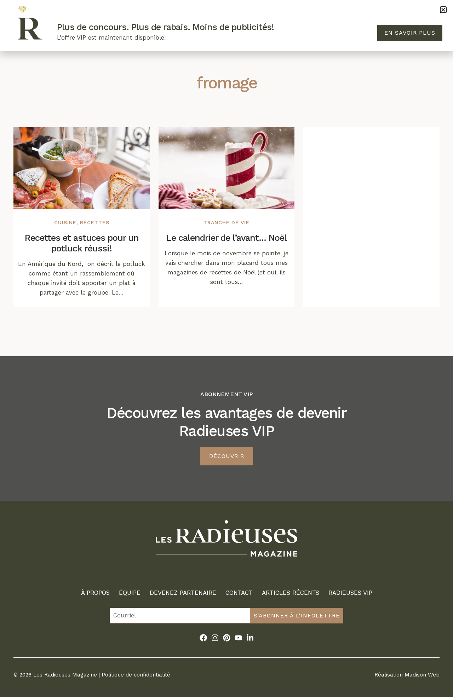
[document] (226, 348)
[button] (443, 9)
